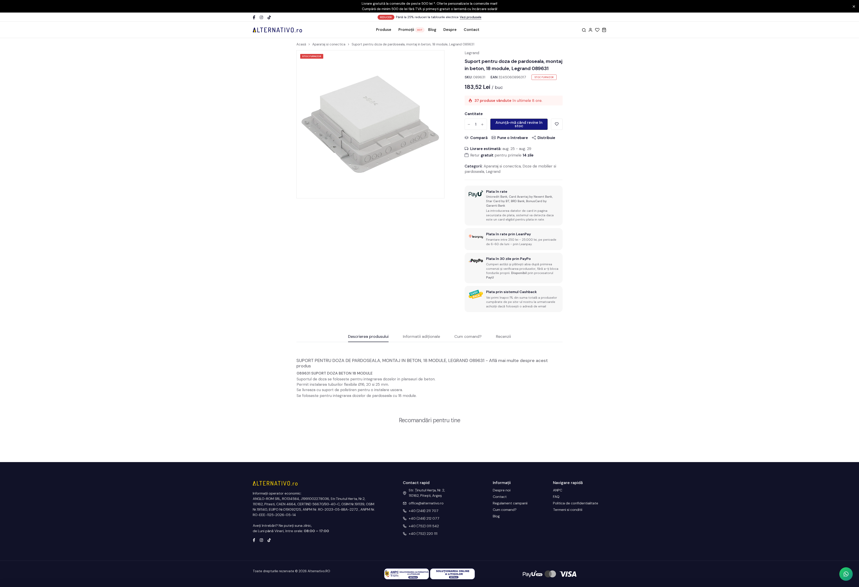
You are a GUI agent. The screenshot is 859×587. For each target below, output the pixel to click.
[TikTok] (269, 17)
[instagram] (261, 539)
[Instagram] (261, 17)
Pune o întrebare (512, 137)
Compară (479, 137)
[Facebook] (254, 17)
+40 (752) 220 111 (423, 533)
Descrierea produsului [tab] (368, 336)
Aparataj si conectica (328, 44)
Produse (383, 29)
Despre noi (501, 490)
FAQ (556, 496)
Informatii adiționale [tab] (421, 336)
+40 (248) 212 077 (424, 518)
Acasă (301, 44)
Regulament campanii (510, 503)
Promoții (406, 29)
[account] (590, 30)
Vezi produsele (470, 17)
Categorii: (474, 166)
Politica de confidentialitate (575, 503)
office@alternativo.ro (426, 503)
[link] (435, 59)
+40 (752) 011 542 (424, 526)
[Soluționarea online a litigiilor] (452, 573)
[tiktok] (269, 539)
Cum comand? (505, 509)
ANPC (557, 490)
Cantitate (474, 113)
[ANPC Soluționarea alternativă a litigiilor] (406, 573)
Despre (450, 29)
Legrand (472, 52)
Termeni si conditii (567, 509)
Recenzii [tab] (503, 336)
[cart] (604, 30)
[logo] (277, 29)
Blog (432, 29)
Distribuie (546, 137)
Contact (471, 29)
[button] (846, 574)
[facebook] (254, 539)
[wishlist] (597, 30)
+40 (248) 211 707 (423, 510)
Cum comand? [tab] (468, 336)
